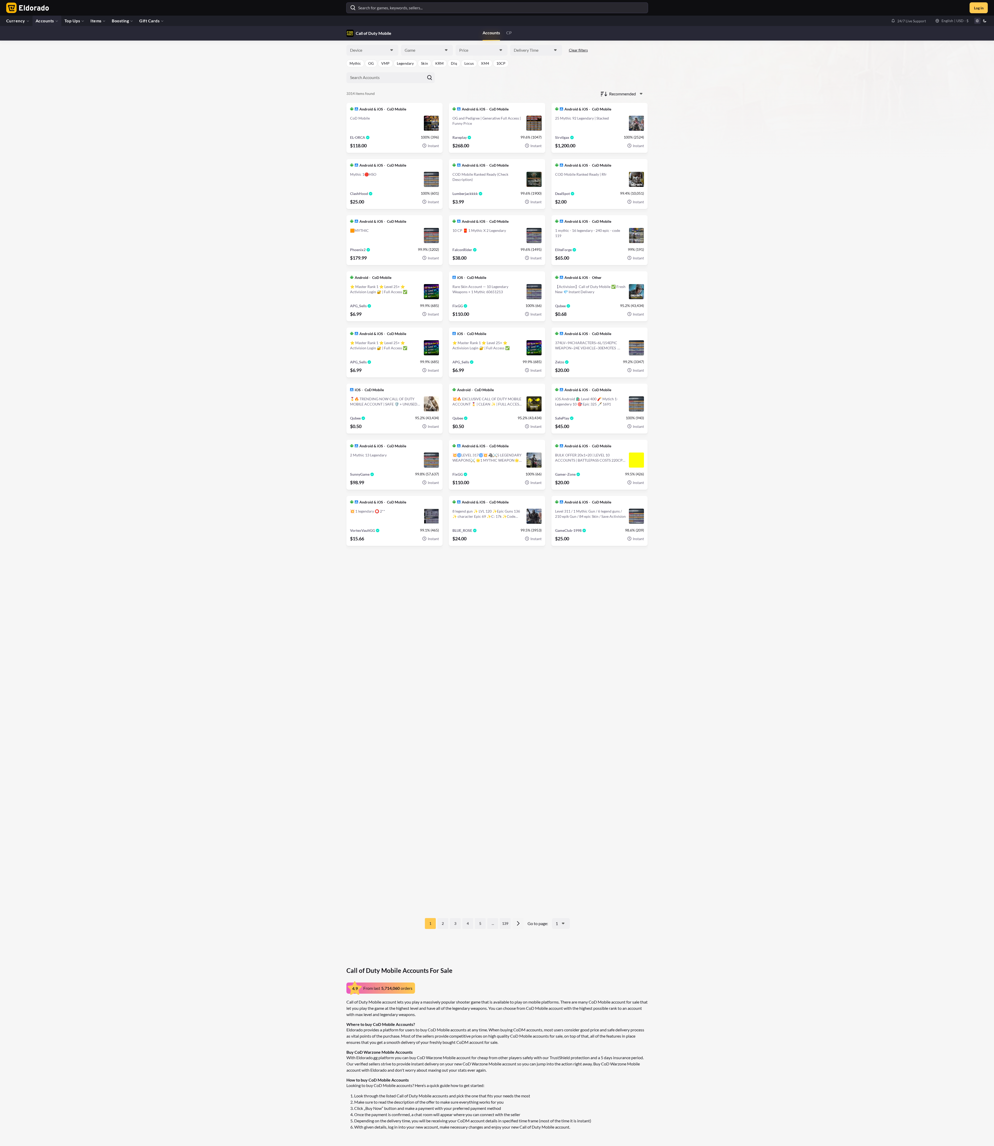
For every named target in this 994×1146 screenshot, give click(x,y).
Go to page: (538, 923)
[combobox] (372, 50)
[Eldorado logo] (26, 8)
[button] (908, 21)
